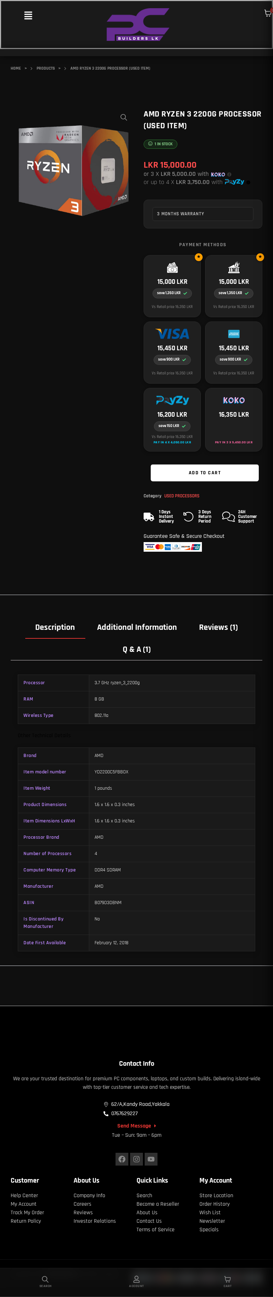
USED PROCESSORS (181, 496)
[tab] (55, 627)
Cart (227, 1286)
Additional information (137, 627)
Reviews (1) (218, 627)
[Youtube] (151, 1159)
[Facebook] (122, 1159)
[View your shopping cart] (268, 13)
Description (55, 627)
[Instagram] (136, 1159)
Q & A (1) (137, 649)
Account (136, 1286)
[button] (28, 16)
